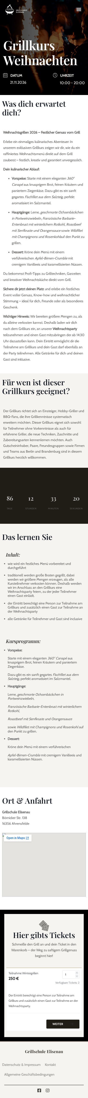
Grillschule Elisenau (44, 1051)
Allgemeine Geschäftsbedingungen (29, 1074)
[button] (79, 9)
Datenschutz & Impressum (21, 1065)
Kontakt (50, 1065)
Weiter (58, 1024)
